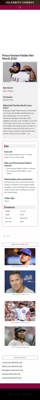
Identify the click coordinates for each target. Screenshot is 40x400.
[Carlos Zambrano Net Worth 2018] (20, 311)
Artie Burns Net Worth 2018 (11, 374)
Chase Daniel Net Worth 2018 (12, 378)
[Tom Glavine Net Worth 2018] (20, 281)
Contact (17, 394)
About (11, 394)
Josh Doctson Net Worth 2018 (12, 362)
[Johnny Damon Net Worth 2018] (20, 336)
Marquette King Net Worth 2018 (12, 370)
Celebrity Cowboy (20, 2)
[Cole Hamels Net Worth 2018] (20, 256)
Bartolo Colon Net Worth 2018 (12, 366)
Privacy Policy (27, 394)
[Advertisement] (20, 30)
